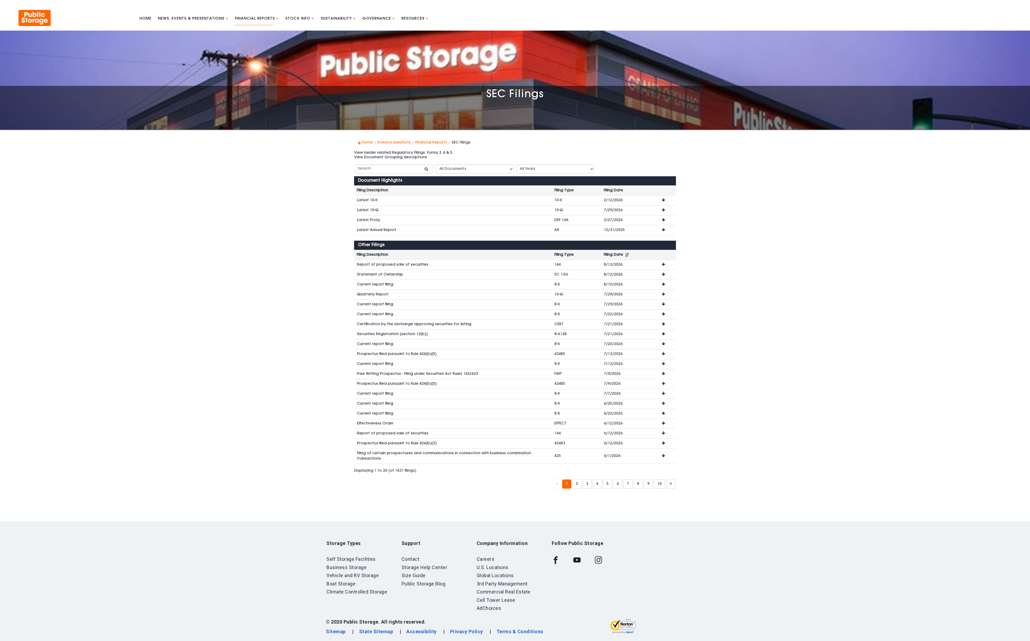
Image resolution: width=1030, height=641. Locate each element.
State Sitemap (376, 631)
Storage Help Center (424, 567)
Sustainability (337, 19)
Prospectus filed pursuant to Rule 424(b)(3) (397, 443)
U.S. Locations (493, 567)
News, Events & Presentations (192, 19)
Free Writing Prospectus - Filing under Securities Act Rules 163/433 (417, 374)
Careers (486, 559)
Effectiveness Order (375, 424)
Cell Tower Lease (496, 600)
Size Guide (414, 575)
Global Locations (495, 575)
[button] (663, 200)
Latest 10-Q (367, 210)
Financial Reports (255, 19)
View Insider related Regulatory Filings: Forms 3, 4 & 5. (403, 153)
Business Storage (346, 567)
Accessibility (421, 631)
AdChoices (489, 608)
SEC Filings (515, 95)
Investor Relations (394, 143)
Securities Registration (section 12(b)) (392, 334)
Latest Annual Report (376, 230)
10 (659, 484)
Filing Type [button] (564, 255)
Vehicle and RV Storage (352, 575)
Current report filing (375, 285)
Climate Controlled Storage (356, 592)
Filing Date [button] (613, 255)
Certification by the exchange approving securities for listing (414, 324)
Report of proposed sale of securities (392, 265)
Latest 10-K (367, 200)
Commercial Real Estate (504, 592)
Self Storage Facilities (351, 559)
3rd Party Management (502, 584)
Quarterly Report (373, 294)
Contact (411, 559)
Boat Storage (340, 584)
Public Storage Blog (424, 584)
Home (145, 19)
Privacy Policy (466, 631)
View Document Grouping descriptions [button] (390, 157)
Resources (414, 19)
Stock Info (298, 19)
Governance (377, 19)
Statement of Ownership (380, 275)
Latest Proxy (368, 220)
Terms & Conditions (519, 631)
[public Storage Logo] (35, 12)
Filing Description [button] (372, 255)
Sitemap (336, 631)
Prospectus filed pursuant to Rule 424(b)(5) (397, 354)
